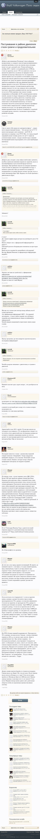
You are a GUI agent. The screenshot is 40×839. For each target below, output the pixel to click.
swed (9, 259)
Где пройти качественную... (19, 726)
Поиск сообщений (6, 14)
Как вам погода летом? (18, 717)
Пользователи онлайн (16, 819)
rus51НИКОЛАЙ (11, 147)
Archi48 (10, 187)
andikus (10, 266)
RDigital (10, 470)
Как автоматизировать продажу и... (21, 775)
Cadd (9, 521)
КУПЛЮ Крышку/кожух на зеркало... (21, 811)
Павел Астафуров (6, 416)
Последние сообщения (17, 14)
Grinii (14, 710)
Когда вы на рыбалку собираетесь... (21, 735)
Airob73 (15, 791)
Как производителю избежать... (20, 739)
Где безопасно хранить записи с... (21, 713)
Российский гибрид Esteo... (19, 709)
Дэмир (9, 55)
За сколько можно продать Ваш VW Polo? (17, 34)
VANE (14, 810)
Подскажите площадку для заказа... (21, 748)
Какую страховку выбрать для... (20, 722)
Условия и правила (35, 834)
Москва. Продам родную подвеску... (21, 803)
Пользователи (18, 12)
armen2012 (17, 147)
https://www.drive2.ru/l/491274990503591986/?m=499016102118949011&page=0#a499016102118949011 (17, 504)
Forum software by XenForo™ (7, 834)
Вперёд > (17, 50)
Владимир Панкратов (18, 714)
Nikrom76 (15, 813)
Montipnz (15, 804)
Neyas (9, 447)
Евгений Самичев (17, 741)
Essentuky (4, 259)
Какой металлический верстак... (20, 744)
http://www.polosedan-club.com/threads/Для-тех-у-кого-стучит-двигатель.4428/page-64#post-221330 (19, 402)
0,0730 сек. (12, 836)
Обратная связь (30, 832)
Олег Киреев (16, 777)
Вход (36, 1)
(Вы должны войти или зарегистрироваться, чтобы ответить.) (24, 693)
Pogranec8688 (5, 537)
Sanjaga (10, 122)
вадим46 (10, 591)
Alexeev (15, 800)
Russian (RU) (4, 832)
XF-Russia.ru (8, 835)
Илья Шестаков (17, 736)
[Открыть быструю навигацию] (38, 29)
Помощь (37, 832)
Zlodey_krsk (16, 797)
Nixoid (9, 395)
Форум (11, 12)
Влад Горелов (16, 723)
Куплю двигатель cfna (18, 798)
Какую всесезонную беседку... (20, 730)
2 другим (23, 147)
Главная (4, 12)
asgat (9, 423)
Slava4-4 (4, 147)
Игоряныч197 (12, 378)
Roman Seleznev (17, 732)
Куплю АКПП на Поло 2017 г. (20, 790)
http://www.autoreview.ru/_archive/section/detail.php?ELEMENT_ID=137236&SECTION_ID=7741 (15, 303)
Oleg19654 (10, 665)
